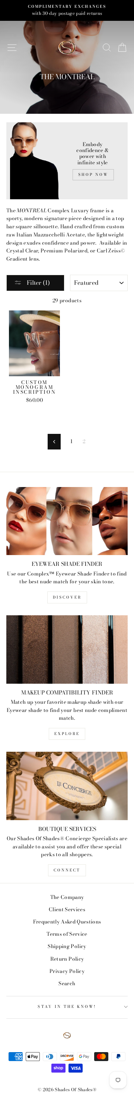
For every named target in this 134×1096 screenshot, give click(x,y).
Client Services (67, 909)
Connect (67, 870)
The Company (67, 897)
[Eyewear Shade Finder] (67, 521)
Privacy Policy (67, 971)
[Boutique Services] (67, 786)
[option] (67, 10)
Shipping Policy (67, 946)
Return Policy (67, 959)
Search (66, 983)
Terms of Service (67, 934)
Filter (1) (37, 282)
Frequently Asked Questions (67, 921)
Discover (67, 597)
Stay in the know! (67, 1006)
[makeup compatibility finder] (67, 649)
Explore (67, 733)
